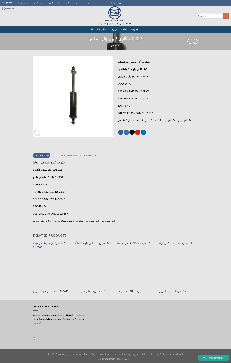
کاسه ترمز (64, 2)
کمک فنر (76, 2)
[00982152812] (220, 2)
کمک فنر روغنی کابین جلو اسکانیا (90, 291)
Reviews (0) (90, 155)
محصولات (135, 29)
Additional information (66, 155)
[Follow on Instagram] (227, 3)
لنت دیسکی (25, 2)
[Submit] (226, 16)
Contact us (68, 319)
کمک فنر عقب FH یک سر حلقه (131, 291)
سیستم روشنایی (120, 2)
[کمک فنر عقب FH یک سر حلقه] (136, 264)
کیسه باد (106, 2)
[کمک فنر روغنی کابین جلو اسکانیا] (94, 264)
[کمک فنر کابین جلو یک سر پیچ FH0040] (52, 264)
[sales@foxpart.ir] (213, 2)
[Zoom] (37, 133)
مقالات (124, 29)
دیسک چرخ (52, 2)
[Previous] (33, 270)
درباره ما (113, 29)
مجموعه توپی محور (91, 2)
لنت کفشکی (39, 2)
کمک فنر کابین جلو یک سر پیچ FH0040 (50, 291)
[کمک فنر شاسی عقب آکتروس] (178, 264)
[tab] (41, 155)
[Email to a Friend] (132, 132)
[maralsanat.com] (14, 19)
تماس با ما (101, 29)
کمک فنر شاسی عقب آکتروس (172, 291)
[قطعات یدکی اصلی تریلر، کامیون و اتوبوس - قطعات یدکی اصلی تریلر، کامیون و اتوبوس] (115, 16)
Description (42, 155)
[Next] (197, 270)
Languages (7, 2)
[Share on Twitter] (126, 132)
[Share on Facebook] (120, 132)
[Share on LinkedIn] (143, 132)
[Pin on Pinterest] (137, 132)
